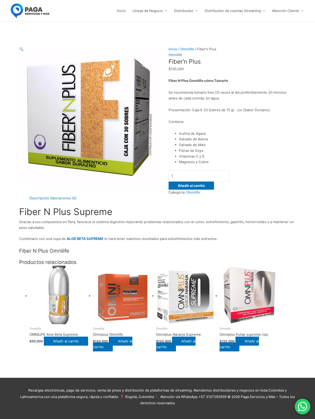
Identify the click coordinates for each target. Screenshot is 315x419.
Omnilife (187, 49)
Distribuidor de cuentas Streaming (233, 11)
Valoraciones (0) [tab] (63, 198)
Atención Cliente (285, 11)
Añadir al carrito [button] (66, 341)
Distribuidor (183, 11)
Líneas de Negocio (148, 11)
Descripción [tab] (39, 198)
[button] (21, 49)
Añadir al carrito (191, 185)
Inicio (121, 11)
